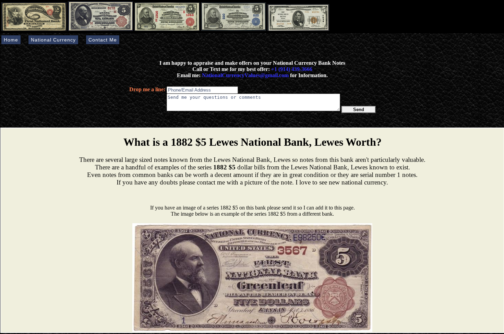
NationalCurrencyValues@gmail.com (245, 75)
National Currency (53, 40)
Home (11, 40)
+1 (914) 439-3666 (291, 69)
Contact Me (102, 40)
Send (358, 109)
